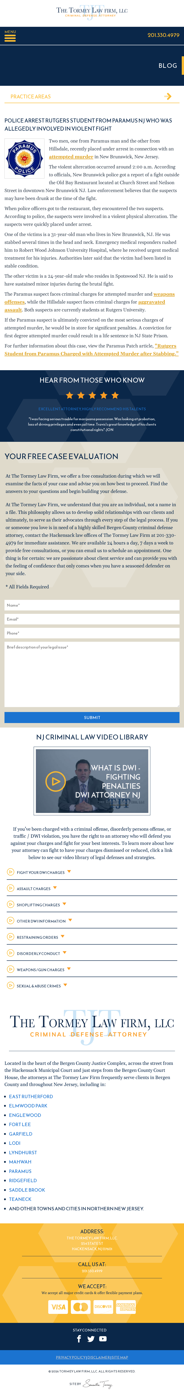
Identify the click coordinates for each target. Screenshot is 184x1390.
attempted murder (71, 157)
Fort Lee (20, 1124)
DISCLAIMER (98, 1357)
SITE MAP (120, 1357)
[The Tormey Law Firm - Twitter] (91, 1338)
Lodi (14, 1143)
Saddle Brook (27, 1189)
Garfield (20, 1133)
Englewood (25, 1115)
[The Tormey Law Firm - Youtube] (103, 1338)
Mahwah (20, 1161)
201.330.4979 (164, 34)
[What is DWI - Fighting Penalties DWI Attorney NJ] (92, 814)
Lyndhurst (23, 1152)
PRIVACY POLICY (70, 1357)
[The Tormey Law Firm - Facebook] (79, 1338)
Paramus (20, 1171)
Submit (92, 717)
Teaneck (20, 1199)
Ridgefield (23, 1180)
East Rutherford (31, 1096)
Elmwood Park (28, 1105)
